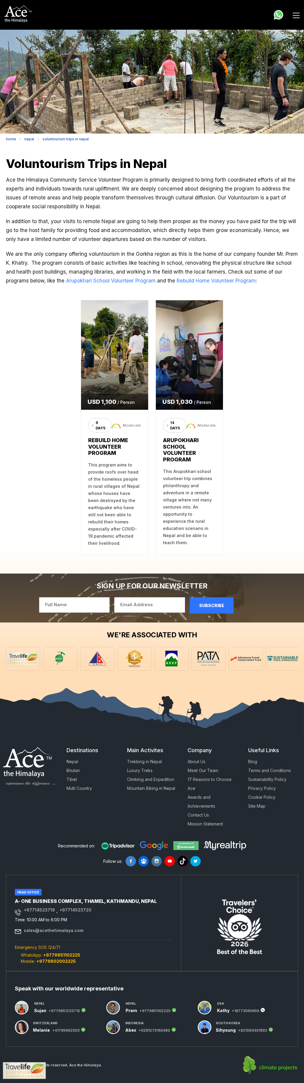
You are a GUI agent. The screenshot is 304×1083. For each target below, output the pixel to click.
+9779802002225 (56, 961)
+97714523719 (39, 910)
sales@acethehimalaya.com (53, 930)
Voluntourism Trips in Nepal (65, 139)
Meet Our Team (203, 770)
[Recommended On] (118, 846)
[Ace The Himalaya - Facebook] (131, 861)
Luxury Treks (140, 770)
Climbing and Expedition (150, 779)
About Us (196, 761)
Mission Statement (205, 823)
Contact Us (198, 814)
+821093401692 (252, 1030)
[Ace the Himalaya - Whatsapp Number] (278, 15)
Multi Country (79, 788)
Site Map (256, 806)
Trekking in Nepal (144, 761)
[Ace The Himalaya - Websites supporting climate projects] (270, 1065)
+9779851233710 (64, 1011)
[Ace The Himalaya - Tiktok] (183, 861)
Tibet (71, 779)
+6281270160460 (154, 1030)
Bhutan (73, 770)
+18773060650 (245, 1011)
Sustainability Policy (267, 779)
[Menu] (296, 14)
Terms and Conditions (269, 770)
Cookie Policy (262, 797)
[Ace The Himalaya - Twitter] (195, 861)
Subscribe (211, 605)
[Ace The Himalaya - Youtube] (169, 861)
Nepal (29, 139)
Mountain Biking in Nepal (151, 788)
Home (11, 139)
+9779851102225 (61, 954)
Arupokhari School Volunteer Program (111, 281)
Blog (252, 761)
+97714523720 (75, 910)
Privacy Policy (262, 788)
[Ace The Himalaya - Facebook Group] (143, 861)
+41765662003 (66, 1030)
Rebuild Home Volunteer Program (216, 281)
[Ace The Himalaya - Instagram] (156, 861)
